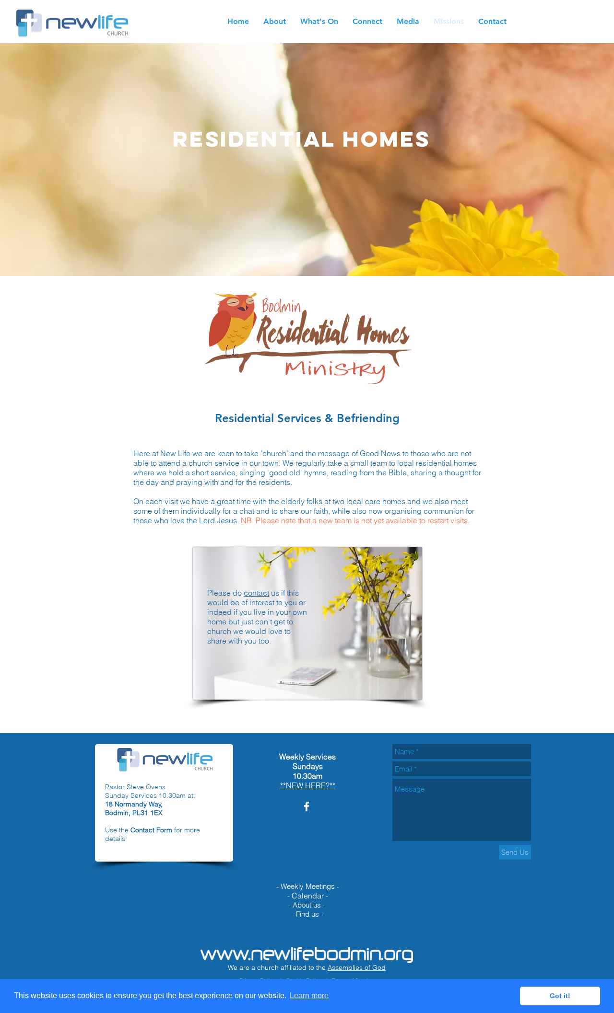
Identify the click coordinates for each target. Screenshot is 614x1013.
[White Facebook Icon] (306, 806)
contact (256, 593)
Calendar (308, 895)
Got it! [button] (560, 996)
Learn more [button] (309, 995)
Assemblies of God (357, 967)
